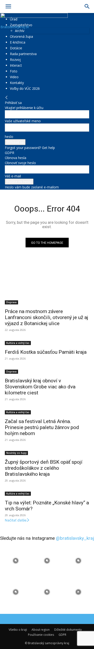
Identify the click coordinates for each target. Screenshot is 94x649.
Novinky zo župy (16, 453)
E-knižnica (17, 42)
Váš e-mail (13, 176)
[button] (8, 6)
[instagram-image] (15, 560)
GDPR (9, 152)
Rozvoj (15, 59)
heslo (9, 136)
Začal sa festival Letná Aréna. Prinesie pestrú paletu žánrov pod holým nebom (42, 427)
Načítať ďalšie (16, 520)
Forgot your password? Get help (30, 147)
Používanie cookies (41, 635)
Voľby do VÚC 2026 (25, 88)
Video (14, 77)
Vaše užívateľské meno (23, 121)
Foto (13, 71)
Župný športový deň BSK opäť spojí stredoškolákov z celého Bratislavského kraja (43, 468)
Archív (19, 30)
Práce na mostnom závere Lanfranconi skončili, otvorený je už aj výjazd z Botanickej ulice (46, 317)
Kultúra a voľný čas (17, 343)
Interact (16, 65)
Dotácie (16, 48)
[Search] (87, 6)
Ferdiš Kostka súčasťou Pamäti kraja (46, 352)
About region (41, 630)
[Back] (6, 97)
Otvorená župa (21, 36)
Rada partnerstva (23, 53)
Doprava (11, 302)
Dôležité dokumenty (68, 630)
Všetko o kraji (18, 630)
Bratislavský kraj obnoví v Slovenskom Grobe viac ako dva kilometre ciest (40, 387)
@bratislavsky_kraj (75, 538)
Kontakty (17, 82)
